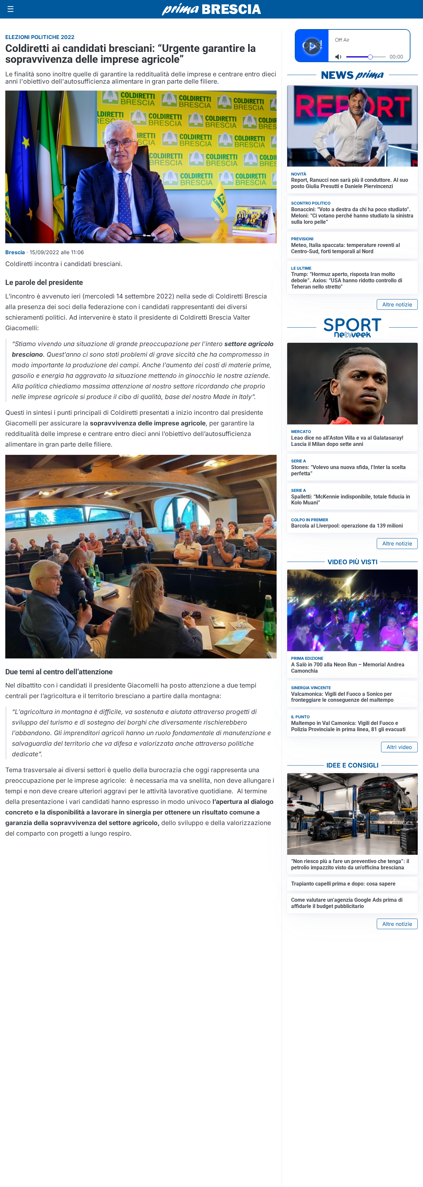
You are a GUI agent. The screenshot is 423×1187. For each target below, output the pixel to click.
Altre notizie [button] (397, 304)
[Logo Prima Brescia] (211, 9)
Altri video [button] (399, 747)
